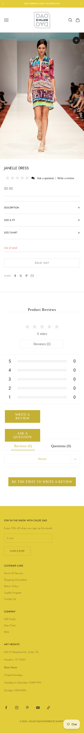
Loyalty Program (13, 593)
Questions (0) (61, 446)
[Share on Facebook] (15, 275)
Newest (42, 458)
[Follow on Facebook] (6, 708)
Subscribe (17, 551)
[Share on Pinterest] (26, 275)
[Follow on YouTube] (38, 708)
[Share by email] (32, 275)
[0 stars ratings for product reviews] (42, 325)
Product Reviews (42, 310)
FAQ (6, 632)
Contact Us (10, 599)
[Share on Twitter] (20, 275)
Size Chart (9, 625)
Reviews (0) (42, 344)
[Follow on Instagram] (17, 708)
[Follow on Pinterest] (27, 708)
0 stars (42, 334)
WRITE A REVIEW (22, 416)
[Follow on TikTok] (48, 708)
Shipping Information (15, 580)
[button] (17, 178)
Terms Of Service (13, 573)
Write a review (65, 178)
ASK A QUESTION (22, 435)
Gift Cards (9, 619)
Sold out (42, 263)
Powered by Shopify (53, 721)
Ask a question (45, 178)
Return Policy (11, 586)
